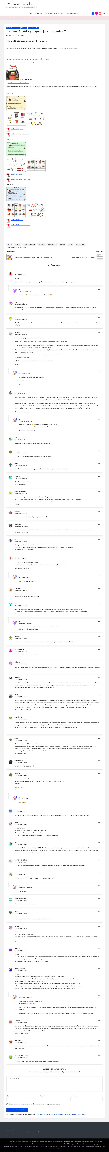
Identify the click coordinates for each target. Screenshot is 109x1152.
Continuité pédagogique (13, 27)
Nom (8, 1096)
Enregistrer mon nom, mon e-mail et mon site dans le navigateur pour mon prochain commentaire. (34, 1104)
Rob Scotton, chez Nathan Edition (18, 83)
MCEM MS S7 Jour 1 (17, 174)
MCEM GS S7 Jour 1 (17, 220)
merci (16, 463)
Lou (16, 302)
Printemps (23, 27)
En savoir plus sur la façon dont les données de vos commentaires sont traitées (61, 1114)
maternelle (62, 244)
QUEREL (17, 948)
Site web (74, 1096)
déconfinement (41, 244)
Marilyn (17, 695)
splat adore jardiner (80, 244)
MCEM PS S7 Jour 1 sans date (20, 134)
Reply (99, 273)
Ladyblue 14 (18, 717)
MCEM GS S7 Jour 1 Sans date (20, 225)
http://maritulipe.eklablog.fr (23, 710)
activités (10, 244)
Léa (16, 873)
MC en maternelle (19, 4)
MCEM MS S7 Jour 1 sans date (20, 179)
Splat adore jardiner (33, 27)
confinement (18, 244)
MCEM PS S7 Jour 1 (17, 129)
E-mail (42, 1096)
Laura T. (17, 604)
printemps (70, 244)
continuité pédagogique (29, 244)
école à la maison (52, 244)
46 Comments (21, 35)
